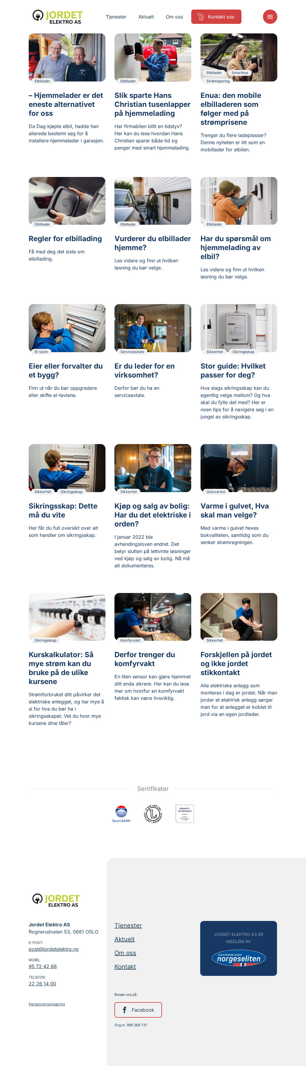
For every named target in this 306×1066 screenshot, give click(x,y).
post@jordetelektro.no (54, 949)
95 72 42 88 (43, 966)
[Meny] (270, 17)
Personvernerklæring (47, 1004)
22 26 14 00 (42, 984)
